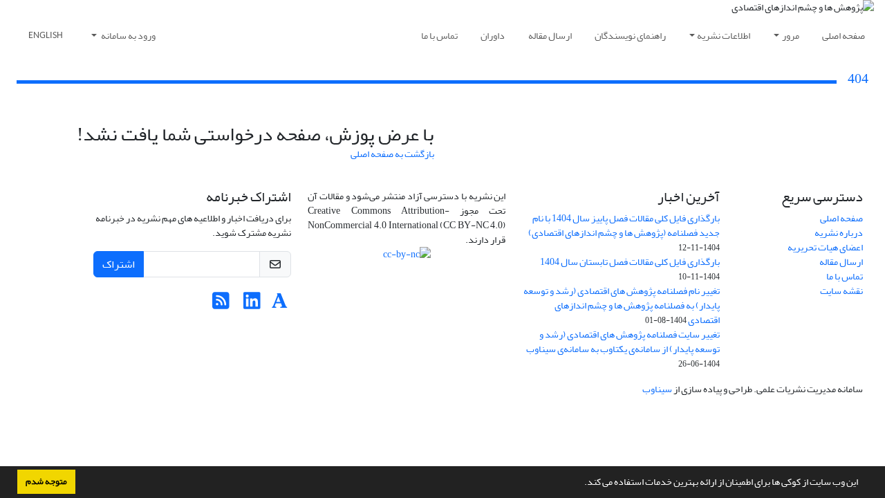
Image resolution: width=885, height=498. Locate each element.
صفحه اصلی (843, 35)
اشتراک (118, 264)
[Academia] (279, 304)
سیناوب (657, 389)
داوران (493, 35)
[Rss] (221, 304)
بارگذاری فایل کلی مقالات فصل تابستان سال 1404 (630, 261)
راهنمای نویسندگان (630, 35)
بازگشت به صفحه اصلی (392, 154)
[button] (581, 483)
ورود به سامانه (128, 35)
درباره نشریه (838, 232)
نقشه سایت (841, 291)
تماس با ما (439, 35)
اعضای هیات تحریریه (825, 247)
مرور (790, 35)
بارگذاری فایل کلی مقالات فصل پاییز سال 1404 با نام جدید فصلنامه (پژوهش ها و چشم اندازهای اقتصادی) (624, 225)
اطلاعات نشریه (723, 35)
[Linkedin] (252, 304)
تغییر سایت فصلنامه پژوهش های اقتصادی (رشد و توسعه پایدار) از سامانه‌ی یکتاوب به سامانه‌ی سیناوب (623, 341)
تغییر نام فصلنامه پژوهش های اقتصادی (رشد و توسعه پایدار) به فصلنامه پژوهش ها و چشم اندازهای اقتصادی (621, 305)
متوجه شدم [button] (46, 481)
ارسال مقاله (550, 35)
